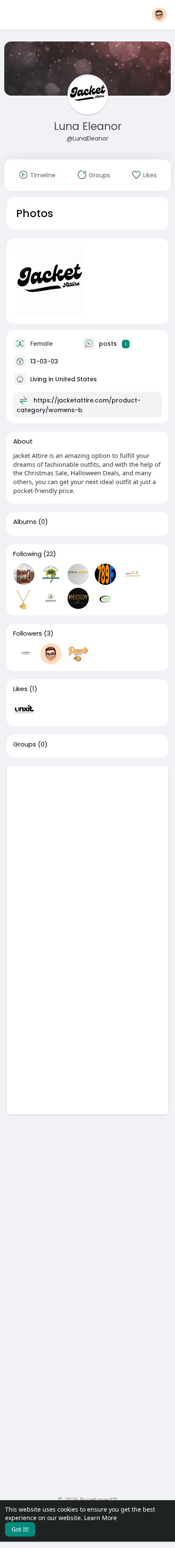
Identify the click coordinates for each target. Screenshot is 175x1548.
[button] (159, 15)
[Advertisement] (87, 853)
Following (27, 554)
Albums (25, 521)
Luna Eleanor (87, 126)
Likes (20, 689)
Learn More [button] (100, 1518)
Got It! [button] (20, 1529)
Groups (24, 744)
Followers (27, 633)
